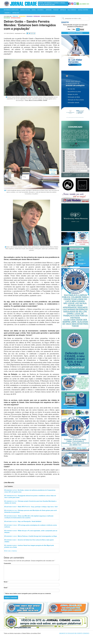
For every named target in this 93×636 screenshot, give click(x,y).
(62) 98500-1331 (84, 4)
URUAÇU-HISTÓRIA (83, 9)
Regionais (30, 16)
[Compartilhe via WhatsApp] (32, 33)
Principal (15, 16)
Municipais (22, 16)
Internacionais (15, 18)
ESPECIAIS (48, 9)
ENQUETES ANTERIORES (76, 33)
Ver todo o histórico (11, 551)
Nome (6, 582)
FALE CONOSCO (72, 9)
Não (74, 29)
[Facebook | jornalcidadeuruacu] (69, 4)
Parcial (82, 29)
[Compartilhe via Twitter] (30, 33)
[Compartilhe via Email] (34, 33)
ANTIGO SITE (15, 12)
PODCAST (55, 9)
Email (6, 587)
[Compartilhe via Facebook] (27, 33)
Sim (69, 29)
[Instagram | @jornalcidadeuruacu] (72, 4)
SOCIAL (34, 9)
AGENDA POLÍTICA (25, 9)
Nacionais (7, 18)
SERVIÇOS (63, 9)
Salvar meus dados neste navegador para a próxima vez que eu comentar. (28, 593)
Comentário (7, 563)
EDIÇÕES (7, 12)
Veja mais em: (8, 16)
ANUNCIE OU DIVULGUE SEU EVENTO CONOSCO (74, 633)
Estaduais (37, 16)
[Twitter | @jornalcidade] (75, 4)
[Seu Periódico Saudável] (20, 3)
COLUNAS (40, 9)
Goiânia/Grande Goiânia (48, 16)
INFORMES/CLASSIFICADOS (11, 9)
